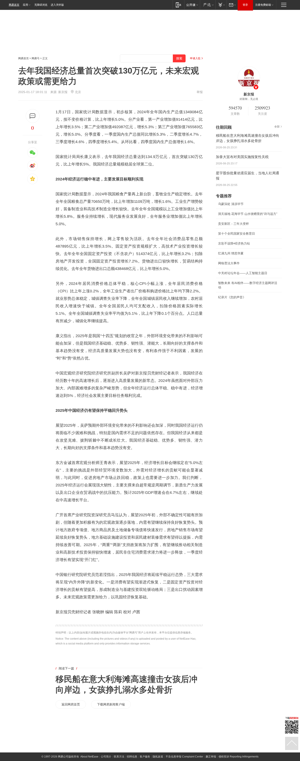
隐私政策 (158, 756)
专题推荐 (224, 196)
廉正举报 (211, 756)
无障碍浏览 (40, 4)
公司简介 (106, 756)
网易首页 (14, 4)
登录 (245, 4)
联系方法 (119, 756)
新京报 (62, 92)
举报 (200, 92)
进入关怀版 (57, 4)
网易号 (36, 58)
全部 (277, 126)
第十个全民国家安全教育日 (236, 233)
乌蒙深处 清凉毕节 (231, 204)
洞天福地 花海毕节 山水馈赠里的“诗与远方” (247, 214)
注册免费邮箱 (263, 4)
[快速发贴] (33, 116)
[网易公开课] (192, 4)
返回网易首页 (70, 704)
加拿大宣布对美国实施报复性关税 (242, 157)
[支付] (221, 4)
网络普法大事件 (229, 263)
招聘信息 (132, 756)
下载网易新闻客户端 (111, 704)
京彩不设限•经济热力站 (234, 243)
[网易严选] (207, 4)
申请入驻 (195, 58)
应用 (25, 4)
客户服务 (145, 756)
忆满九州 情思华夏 (231, 253)
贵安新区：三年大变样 (233, 223)
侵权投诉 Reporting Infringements (238, 756)
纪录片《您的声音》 (232, 297)
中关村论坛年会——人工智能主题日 (242, 273)
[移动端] (178, 4)
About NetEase (89, 756)
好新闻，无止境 (249, 99)
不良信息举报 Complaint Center (184, 756)
